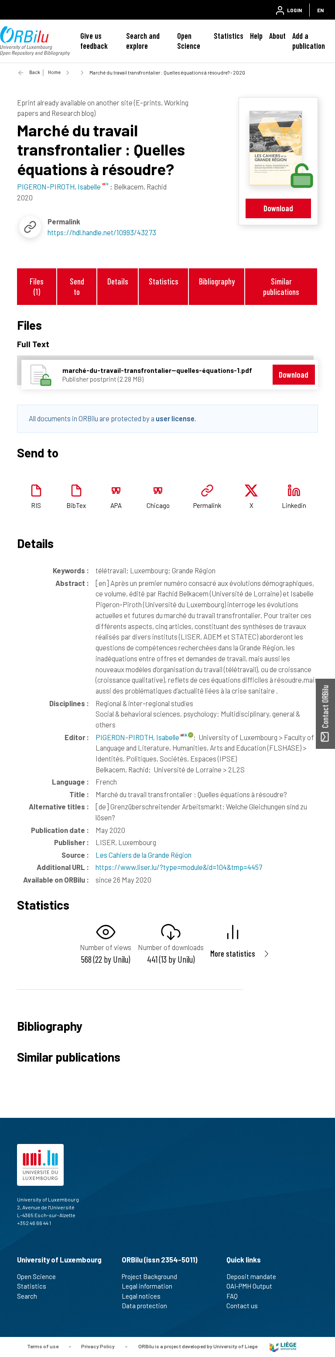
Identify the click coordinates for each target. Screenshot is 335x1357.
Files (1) (37, 286)
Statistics (228, 36)
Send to (77, 286)
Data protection (144, 1306)
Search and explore (143, 41)
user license (175, 418)
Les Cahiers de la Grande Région (143, 854)
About (277, 36)
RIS (36, 505)
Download (278, 208)
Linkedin (294, 505)
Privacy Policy (98, 1346)
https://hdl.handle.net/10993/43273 (102, 232)
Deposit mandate (251, 1276)
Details (117, 281)
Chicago (158, 505)
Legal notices (141, 1296)
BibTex (76, 505)
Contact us (242, 1306)
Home (54, 72)
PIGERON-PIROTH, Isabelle (138, 737)
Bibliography (217, 281)
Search (27, 1296)
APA (116, 505)
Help (256, 36)
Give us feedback (94, 41)
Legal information (147, 1286)
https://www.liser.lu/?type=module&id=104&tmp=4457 (179, 867)
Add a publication (308, 41)
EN (320, 10)
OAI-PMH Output (249, 1286)
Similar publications (281, 286)
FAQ (232, 1296)
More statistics (232, 953)
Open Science (188, 41)
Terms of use (42, 1346)
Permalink (207, 505)
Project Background (149, 1276)
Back (34, 72)
